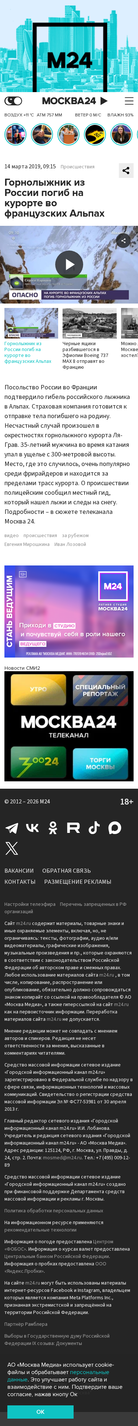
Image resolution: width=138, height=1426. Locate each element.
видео (11, 535)
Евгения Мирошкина (27, 544)
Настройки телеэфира (30, 904)
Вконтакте (32, 827)
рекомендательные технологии (40, 1230)
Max (114, 827)
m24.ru (23, 923)
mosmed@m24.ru (62, 1158)
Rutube (73, 827)
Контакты (20, 882)
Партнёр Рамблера (25, 1324)
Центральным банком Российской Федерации (56, 1256)
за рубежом (75, 535)
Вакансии (19, 871)
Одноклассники (53, 827)
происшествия (40, 535)
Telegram (11, 827)
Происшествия (78, 167)
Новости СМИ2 (22, 668)
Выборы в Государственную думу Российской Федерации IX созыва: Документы (57, 1339)
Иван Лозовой (70, 544)
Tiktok (94, 827)
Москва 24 (69, 101)
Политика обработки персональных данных (53, 1211)
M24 (45, 802)
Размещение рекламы (78, 882)
